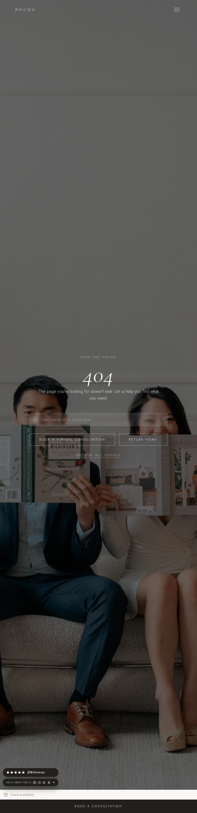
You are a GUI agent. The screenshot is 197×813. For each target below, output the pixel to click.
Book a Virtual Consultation (72, 439)
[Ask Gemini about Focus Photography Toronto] (53, 782)
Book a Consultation (98, 806)
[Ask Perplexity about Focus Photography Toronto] (39, 782)
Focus (25, 9)
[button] (58, 768)
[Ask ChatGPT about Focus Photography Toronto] (34, 782)
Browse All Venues (98, 455)
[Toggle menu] (177, 9)
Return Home (143, 439)
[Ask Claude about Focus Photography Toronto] (44, 782)
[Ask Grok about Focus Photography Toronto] (49, 782)
